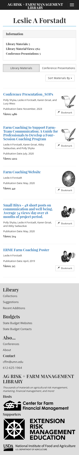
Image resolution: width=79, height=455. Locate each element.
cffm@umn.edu (13, 362)
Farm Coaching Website (22, 172)
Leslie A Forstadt (26, 100)
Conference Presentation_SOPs (28, 94)
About (7, 350)
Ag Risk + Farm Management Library (35, 6)
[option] (39, 105)
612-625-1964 (12, 368)
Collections (10, 296)
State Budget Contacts (17, 329)
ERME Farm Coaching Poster (26, 250)
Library (11, 290)
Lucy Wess (9, 103)
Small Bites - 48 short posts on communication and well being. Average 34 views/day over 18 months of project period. (28, 211)
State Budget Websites (17, 323)
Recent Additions (14, 308)
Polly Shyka (9, 100)
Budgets (11, 316)
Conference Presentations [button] (58, 68)
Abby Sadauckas (17, 226)
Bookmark (66, 112)
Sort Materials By (59, 78)
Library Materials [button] (21, 68)
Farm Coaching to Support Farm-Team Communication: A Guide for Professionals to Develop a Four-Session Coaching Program (30, 133)
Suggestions (11, 302)
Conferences (11, 344)
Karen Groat (44, 100)
